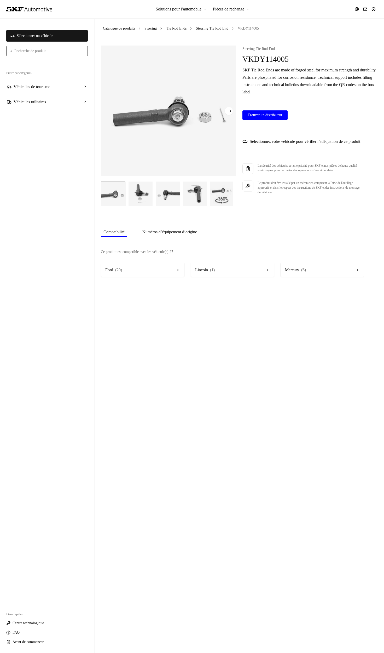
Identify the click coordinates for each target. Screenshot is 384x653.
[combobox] (47, 51)
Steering (150, 28)
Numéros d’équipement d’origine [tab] (169, 232)
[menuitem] (181, 9)
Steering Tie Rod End (212, 28)
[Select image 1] (113, 194)
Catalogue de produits (119, 28)
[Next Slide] (229, 111)
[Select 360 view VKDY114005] (221, 194)
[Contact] (365, 9)
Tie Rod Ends (176, 28)
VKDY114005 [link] (248, 28)
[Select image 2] (141, 194)
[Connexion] (373, 9)
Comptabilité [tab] (114, 232)
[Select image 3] (168, 194)
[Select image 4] (195, 194)
